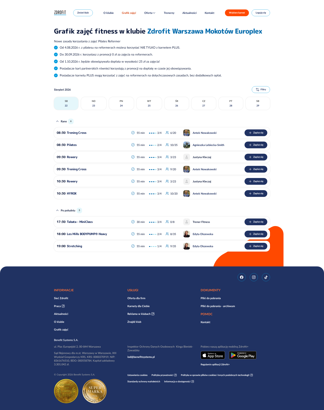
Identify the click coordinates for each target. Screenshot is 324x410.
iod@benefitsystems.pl (141, 356)
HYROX (71, 193)
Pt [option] (230, 103)
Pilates (72, 145)
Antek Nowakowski (205, 132)
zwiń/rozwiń (57, 121)
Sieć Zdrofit (61, 298)
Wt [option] (149, 103)
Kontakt (209, 12)
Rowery (72, 157)
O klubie (108, 12)
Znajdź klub (134, 321)
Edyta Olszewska (203, 234)
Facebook (242, 277)
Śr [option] (176, 103)
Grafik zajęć (129, 12)
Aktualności (189, 12)
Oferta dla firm (136, 298)
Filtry (263, 89)
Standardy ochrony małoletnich (143, 381)
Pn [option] (121, 103)
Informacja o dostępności (177, 381)
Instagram (254, 277)
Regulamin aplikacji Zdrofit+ (215, 364)
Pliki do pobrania (211, 298)
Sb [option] (66, 103)
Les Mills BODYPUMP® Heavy (87, 234)
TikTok (266, 277)
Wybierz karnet (237, 12)
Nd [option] (94, 103)
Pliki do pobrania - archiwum (218, 306)
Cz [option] (203, 103)
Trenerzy (169, 12)
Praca (57, 306)
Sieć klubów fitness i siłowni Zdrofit (61, 13)
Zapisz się (258, 132)
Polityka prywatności (162, 375)
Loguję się (261, 12)
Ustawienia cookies (137, 375)
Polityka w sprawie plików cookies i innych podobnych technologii (215, 375)
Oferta (148, 12)
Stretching (74, 246)
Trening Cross (77, 133)
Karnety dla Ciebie (138, 306)
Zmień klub (83, 12)
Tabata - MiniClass (80, 222)
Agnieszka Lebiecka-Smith (208, 144)
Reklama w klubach (139, 313)
